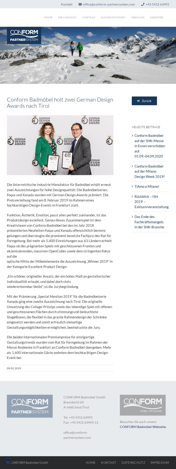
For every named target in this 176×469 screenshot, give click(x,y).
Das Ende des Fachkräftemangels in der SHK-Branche (149, 222)
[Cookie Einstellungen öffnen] (8, 463)
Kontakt (108, 462)
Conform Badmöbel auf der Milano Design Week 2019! (150, 171)
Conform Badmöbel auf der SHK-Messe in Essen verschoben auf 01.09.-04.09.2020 (150, 145)
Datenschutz (133, 462)
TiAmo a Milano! (147, 186)
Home (91, 462)
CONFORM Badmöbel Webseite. (143, 427)
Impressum (160, 462)
